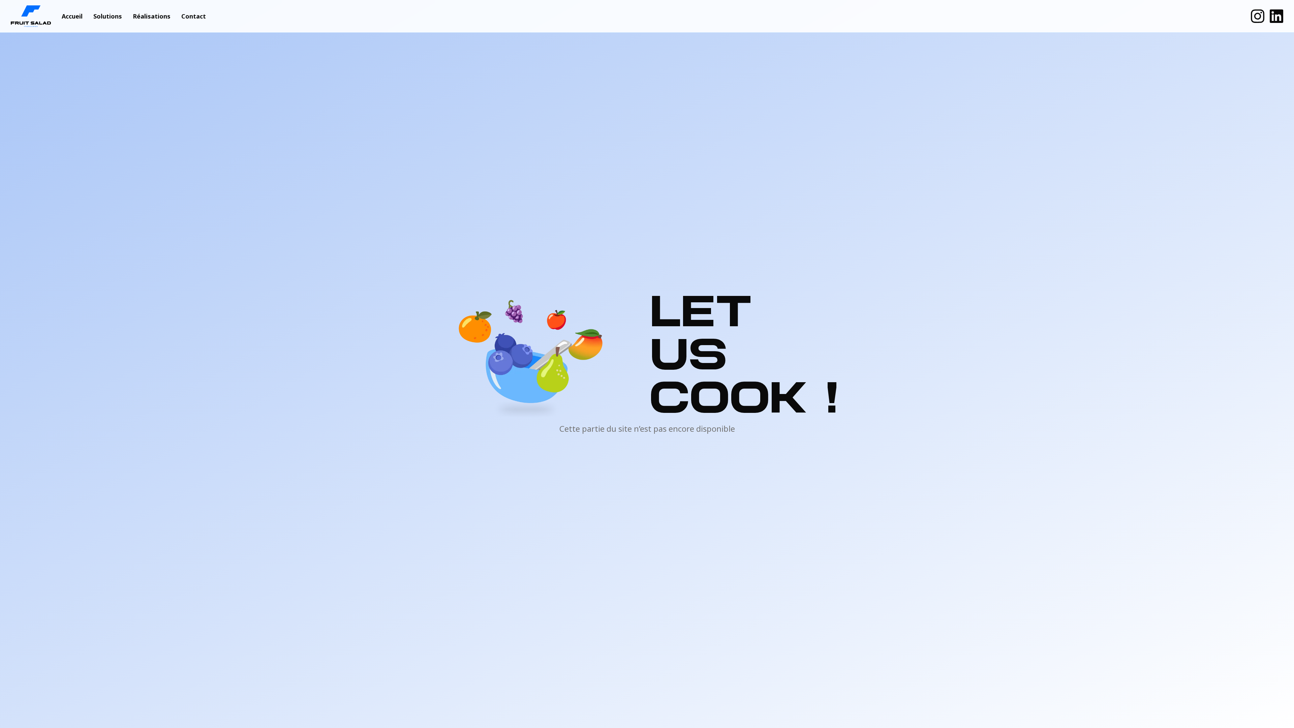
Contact (193, 16)
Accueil (72, 16)
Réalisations (152, 16)
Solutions (107, 16)
